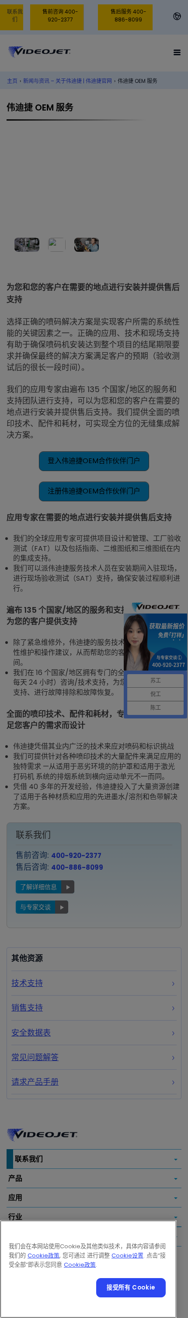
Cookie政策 (43, 1255)
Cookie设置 (127, 1255)
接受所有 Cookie (131, 1287)
